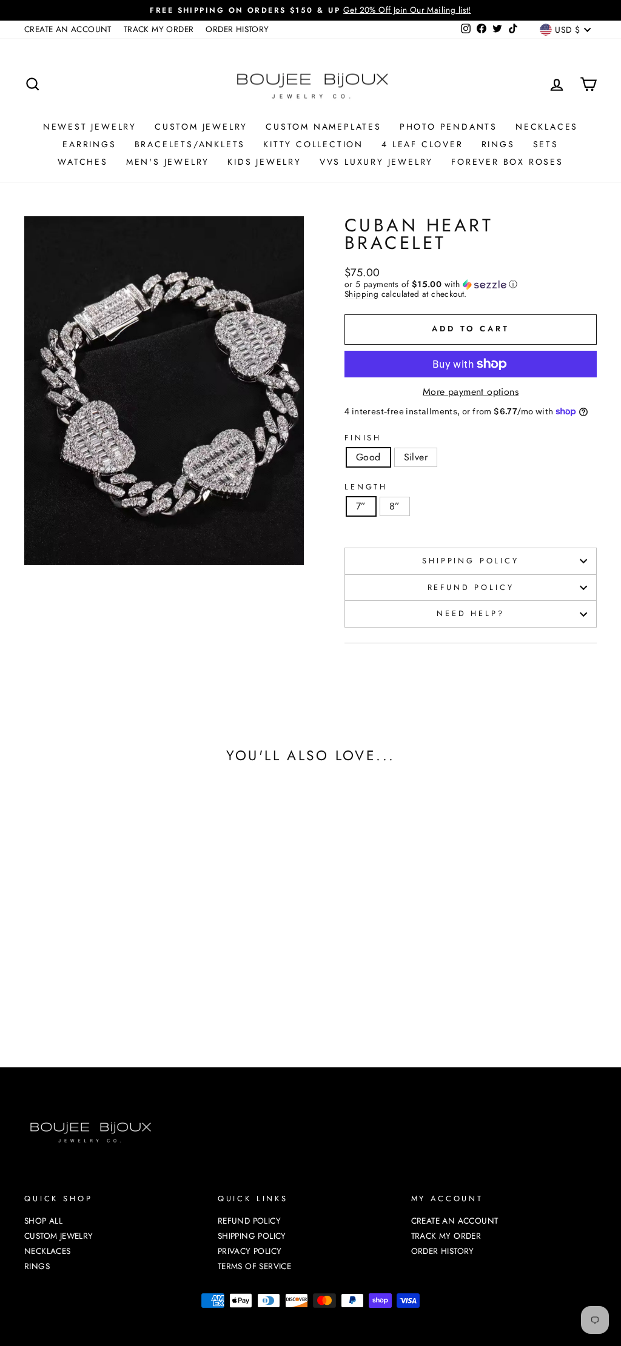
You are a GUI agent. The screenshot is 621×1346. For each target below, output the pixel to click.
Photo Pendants (448, 127)
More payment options (471, 392)
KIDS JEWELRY (264, 162)
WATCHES (83, 162)
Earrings (89, 144)
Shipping (361, 294)
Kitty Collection (313, 144)
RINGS (37, 1266)
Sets (546, 144)
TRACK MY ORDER (159, 29)
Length (366, 487)
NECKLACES (546, 127)
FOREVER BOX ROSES (507, 162)
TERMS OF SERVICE (254, 1266)
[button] (470, 284)
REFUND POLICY (471, 587)
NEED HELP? (470, 613)
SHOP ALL (43, 1221)
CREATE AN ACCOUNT (68, 29)
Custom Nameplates (323, 127)
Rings (498, 144)
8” (394, 506)
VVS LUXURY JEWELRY (376, 162)
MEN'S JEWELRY (167, 162)
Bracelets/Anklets (190, 144)
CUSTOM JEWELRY (201, 127)
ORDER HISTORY (237, 29)
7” (361, 506)
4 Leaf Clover (422, 144)
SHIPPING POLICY (470, 560)
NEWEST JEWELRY (89, 127)
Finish (362, 438)
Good (368, 457)
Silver (416, 457)
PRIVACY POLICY (250, 1251)
